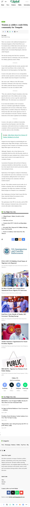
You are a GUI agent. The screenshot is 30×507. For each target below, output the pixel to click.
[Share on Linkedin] (13, 504)
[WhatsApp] (25, 387)
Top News (23, 444)
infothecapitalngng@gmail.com (17, 497)
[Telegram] (18, 387)
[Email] (19, 504)
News (3, 21)
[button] (3, 2)
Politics (18, 444)
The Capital (4, 35)
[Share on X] (8, 31)
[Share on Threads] (15, 31)
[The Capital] (15, 1)
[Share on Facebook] (5, 31)
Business (13, 444)
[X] (11, 387)
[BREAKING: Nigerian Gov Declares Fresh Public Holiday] (15, 359)
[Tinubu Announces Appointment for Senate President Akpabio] (15, 331)
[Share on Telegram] (12, 31)
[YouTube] (4, 451)
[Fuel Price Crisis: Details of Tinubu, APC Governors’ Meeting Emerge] (15, 304)
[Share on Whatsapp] (10, 31)
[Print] (23, 504)
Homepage (8, 444)
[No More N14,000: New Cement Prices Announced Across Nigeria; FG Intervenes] (15, 278)
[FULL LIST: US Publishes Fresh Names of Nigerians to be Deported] (15, 251)
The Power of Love (8, 220)
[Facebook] (5, 387)
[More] (17, 31)
